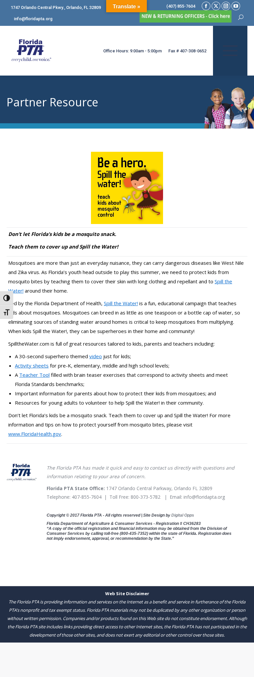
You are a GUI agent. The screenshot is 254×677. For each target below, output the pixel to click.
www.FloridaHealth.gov (34, 433)
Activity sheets (32, 365)
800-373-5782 (145, 497)
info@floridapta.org (204, 497)
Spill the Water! (121, 303)
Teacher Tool (34, 374)
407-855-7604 (87, 497)
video (95, 356)
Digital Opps (182, 515)
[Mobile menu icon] (230, 51)
